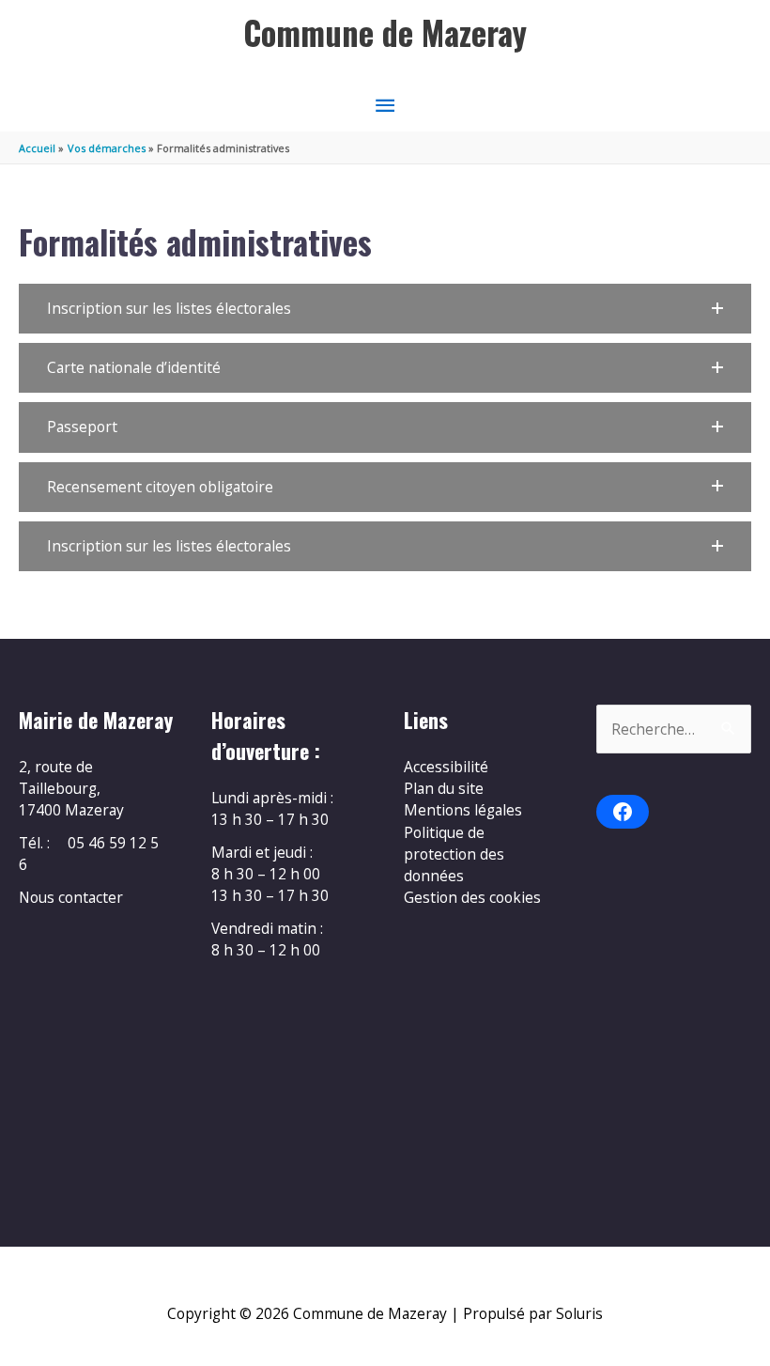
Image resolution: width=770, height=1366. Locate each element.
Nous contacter (71, 897)
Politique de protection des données (454, 854)
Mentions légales (463, 809)
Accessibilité (446, 766)
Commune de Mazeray (385, 32)
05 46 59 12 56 (89, 853)
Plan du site (444, 788)
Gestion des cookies (472, 897)
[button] (385, 309)
